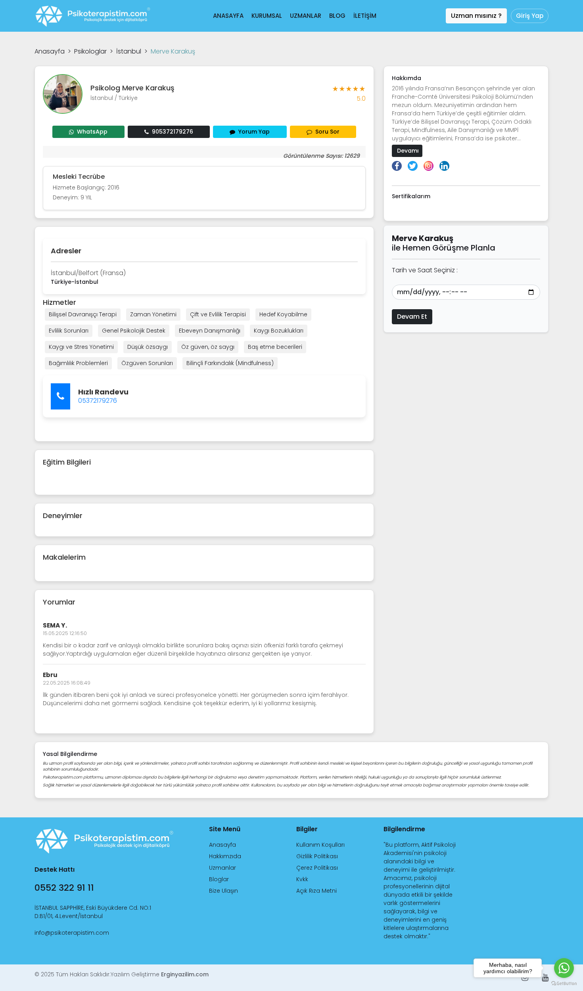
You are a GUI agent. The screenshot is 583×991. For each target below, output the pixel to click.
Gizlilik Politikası (317, 856)
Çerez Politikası (317, 868)
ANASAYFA (228, 15)
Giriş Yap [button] (529, 15)
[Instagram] (428, 166)
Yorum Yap (254, 132)
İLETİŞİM (364, 15)
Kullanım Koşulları (320, 845)
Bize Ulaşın (223, 891)
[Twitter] (413, 166)
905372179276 (172, 132)
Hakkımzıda (225, 856)
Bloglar (219, 879)
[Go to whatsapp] (564, 968)
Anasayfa (50, 51)
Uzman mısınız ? (476, 15)
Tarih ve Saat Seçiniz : (425, 270)
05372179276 (97, 400)
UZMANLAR (305, 15)
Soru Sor (327, 132)
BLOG (337, 15)
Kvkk (302, 879)
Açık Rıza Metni (316, 891)
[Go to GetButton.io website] (564, 983)
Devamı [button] (407, 151)
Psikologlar (90, 51)
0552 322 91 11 (64, 888)
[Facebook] (397, 166)
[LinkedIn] (444, 166)
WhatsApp (92, 132)
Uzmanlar (222, 868)
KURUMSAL (266, 15)
